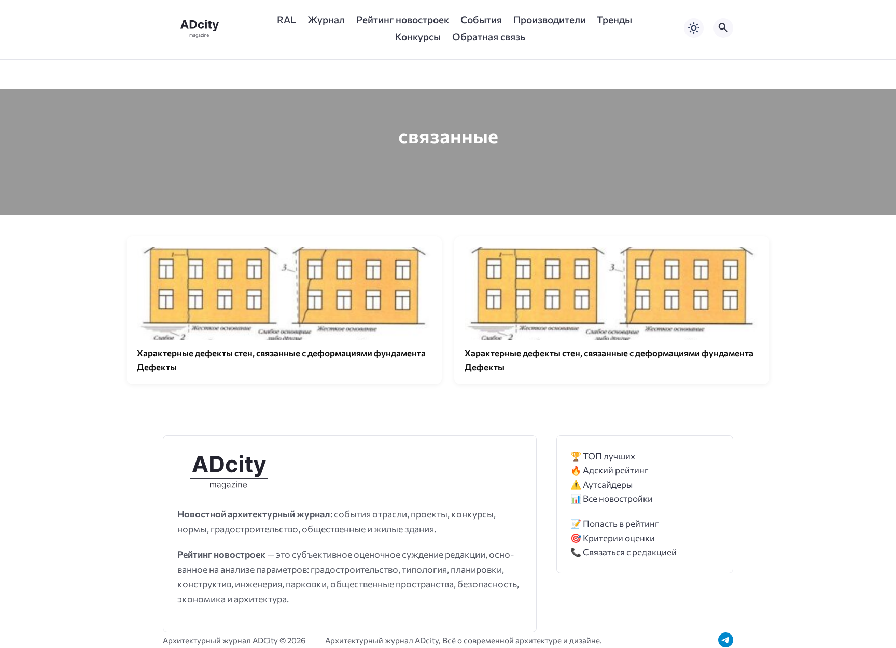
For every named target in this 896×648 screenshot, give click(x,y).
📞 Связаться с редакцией (623, 551)
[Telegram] (725, 639)
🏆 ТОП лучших (602, 456)
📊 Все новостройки (611, 498)
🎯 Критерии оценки (612, 537)
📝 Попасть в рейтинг (614, 523)
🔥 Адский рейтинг (609, 470)
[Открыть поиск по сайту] (723, 28)
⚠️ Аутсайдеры (601, 484)
